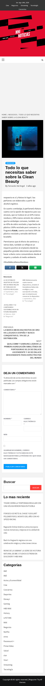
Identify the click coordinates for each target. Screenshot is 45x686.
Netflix (6, 632)
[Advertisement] (22, 86)
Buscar (9, 482)
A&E (5, 571)
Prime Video (9, 646)
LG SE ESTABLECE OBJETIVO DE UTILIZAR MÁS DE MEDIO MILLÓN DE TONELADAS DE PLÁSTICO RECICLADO (11, 284)
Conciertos (22, 9)
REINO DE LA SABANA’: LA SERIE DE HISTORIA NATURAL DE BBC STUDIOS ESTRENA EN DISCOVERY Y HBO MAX (22, 553)
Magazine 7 (33, 679)
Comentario (10, 389)
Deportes (7, 594)
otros (6, 636)
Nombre (8, 418)
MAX (5, 622)
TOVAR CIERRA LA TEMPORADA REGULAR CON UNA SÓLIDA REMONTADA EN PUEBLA (22, 504)
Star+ (6, 660)
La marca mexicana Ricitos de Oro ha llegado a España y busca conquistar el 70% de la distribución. (21, 332)
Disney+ (7, 599)
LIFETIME (7, 618)
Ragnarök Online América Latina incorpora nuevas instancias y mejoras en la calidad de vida (21, 530)
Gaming (7, 604)
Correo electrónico (29, 421)
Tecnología (34, 5)
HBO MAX (7, 608)
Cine (7, 5)
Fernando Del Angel (16, 186)
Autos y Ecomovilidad (12, 580)
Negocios (15, 5)
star (5, 655)
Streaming (24, 5)
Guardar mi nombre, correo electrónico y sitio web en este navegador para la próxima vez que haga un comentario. (22, 454)
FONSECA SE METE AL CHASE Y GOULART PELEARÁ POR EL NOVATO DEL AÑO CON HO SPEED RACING (21, 516)
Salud (6, 650)
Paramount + (9, 641)
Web (5, 434)
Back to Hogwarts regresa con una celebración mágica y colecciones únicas (20, 542)
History (7, 613)
